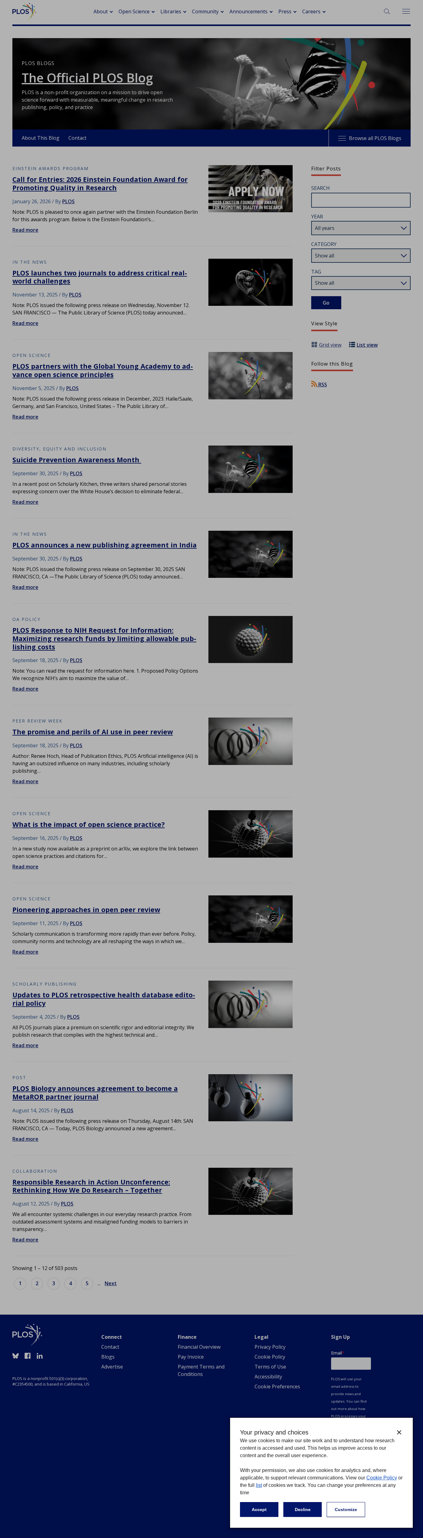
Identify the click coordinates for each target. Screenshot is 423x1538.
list (259, 1485)
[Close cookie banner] (399, 1432)
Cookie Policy (381, 1477)
